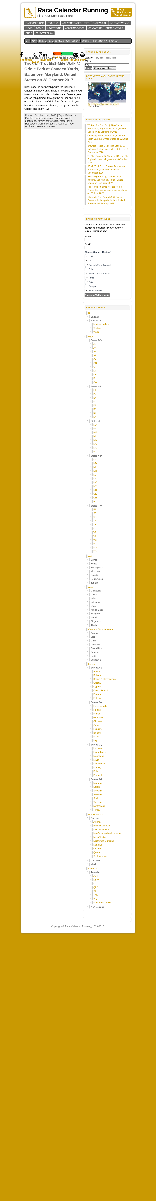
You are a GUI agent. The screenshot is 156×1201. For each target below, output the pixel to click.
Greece (97, 725)
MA (95, 424)
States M (95, 421)
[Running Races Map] (107, 106)
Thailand (95, 625)
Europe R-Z (96, 779)
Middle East (97, 609)
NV (95, 482)
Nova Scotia (99, 837)
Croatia (97, 682)
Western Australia (102, 902)
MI (94, 436)
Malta (96, 759)
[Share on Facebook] (26, 53)
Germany (98, 717)
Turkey (96, 809)
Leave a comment (46, 126)
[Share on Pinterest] (41, 53)
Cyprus (97, 686)
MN (95, 440)
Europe (91, 664)
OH (95, 490)
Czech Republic (101, 690)
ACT (95, 876)
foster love (66, 120)
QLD (95, 887)
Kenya (94, 563)
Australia (95, 872)
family (41, 120)
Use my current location (104, 68)
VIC (95, 898)
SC (95, 513)
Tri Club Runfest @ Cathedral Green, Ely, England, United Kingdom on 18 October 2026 (107, 159)
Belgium (97, 675)
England (95, 316)
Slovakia (97, 790)
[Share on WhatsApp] (67, 53)
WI (94, 543)
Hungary (97, 729)
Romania (97, 783)
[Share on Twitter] (35, 53)
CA (95, 359)
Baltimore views (44, 118)
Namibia (95, 575)
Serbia (96, 786)
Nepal (94, 617)
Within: (88, 61)
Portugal (97, 775)
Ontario (97, 848)
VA (94, 532)
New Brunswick (101, 829)
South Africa (97, 579)
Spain (96, 798)
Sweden (97, 802)
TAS (95, 895)
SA (94, 891)
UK (89, 313)
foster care (52, 120)
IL (94, 401)
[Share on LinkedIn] (48, 53)
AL (94, 344)
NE (95, 467)
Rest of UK (96, 320)
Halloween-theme (35, 123)
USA (90, 336)
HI (94, 390)
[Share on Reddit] (57, 53)
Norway (97, 767)
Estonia (97, 698)
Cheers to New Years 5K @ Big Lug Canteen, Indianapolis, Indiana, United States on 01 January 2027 (106, 200)
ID (94, 397)
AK (94, 347)
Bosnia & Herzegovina (104, 679)
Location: (89, 57)
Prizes (50, 123)
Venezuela (96, 659)
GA (95, 382)
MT (95, 451)
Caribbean (96, 860)
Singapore (96, 621)
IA (94, 394)
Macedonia (98, 756)
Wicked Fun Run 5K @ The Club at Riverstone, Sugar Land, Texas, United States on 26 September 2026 (106, 128)
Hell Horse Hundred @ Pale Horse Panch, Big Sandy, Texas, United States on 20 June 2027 (107, 189)
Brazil (93, 636)
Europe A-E (96, 667)
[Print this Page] (83, 53)
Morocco (95, 571)
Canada (95, 818)
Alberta (96, 821)
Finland (97, 710)
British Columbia (101, 825)
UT (94, 528)
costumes (30, 120)
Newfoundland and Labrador (107, 833)
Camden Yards (63, 118)
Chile (93, 640)
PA (94, 501)
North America (95, 814)
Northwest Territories (103, 841)
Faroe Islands (100, 706)
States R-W (96, 505)
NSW (96, 879)
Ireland (96, 736)
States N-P (96, 455)
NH (95, 471)
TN (94, 521)
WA (95, 540)
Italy (95, 740)
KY (94, 413)
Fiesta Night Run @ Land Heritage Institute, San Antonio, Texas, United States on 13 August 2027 (105, 179)
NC (95, 459)
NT (94, 883)
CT (94, 367)
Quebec (97, 852)
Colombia (95, 644)
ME (95, 432)
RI (94, 509)
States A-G (96, 340)
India (93, 598)
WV (95, 547)
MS (95, 447)
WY (95, 551)
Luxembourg (99, 752)
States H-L (96, 386)
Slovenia (97, 794)
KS (94, 409)
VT (94, 536)
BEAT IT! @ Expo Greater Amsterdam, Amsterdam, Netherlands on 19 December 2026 (106, 169)
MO (95, 444)
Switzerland (99, 806)
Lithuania (97, 748)
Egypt (94, 559)
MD (95, 428)
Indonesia (95, 602)
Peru (93, 656)
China (94, 594)
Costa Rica (96, 648)
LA (94, 417)
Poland (96, 771)
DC (95, 370)
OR (95, 497)
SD (95, 517)
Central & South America (100, 629)
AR (95, 351)
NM (95, 478)
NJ (94, 474)
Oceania (92, 868)
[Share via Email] (76, 53)
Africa (91, 556)
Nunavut (97, 844)
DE (95, 374)
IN (94, 405)
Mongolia (95, 613)
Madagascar (97, 567)
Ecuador (95, 652)
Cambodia (96, 590)
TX (94, 524)
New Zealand (97, 907)
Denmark (98, 694)
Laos (93, 606)
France (96, 713)
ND (95, 463)
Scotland (97, 328)
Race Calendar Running (72, 10)
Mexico (94, 864)
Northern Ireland (101, 324)
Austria (96, 671)
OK (95, 493)
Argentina (95, 633)
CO (95, 363)
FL (94, 378)
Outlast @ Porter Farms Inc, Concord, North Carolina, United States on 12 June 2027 (107, 138)
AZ (94, 355)
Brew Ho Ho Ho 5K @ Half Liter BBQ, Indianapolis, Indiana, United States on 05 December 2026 (107, 149)
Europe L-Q (96, 744)
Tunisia (94, 582)
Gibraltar (97, 721)
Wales (96, 332)
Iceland (97, 732)
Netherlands (99, 763)
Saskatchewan (100, 856)
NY (95, 486)
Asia (90, 587)
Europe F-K (96, 702)
